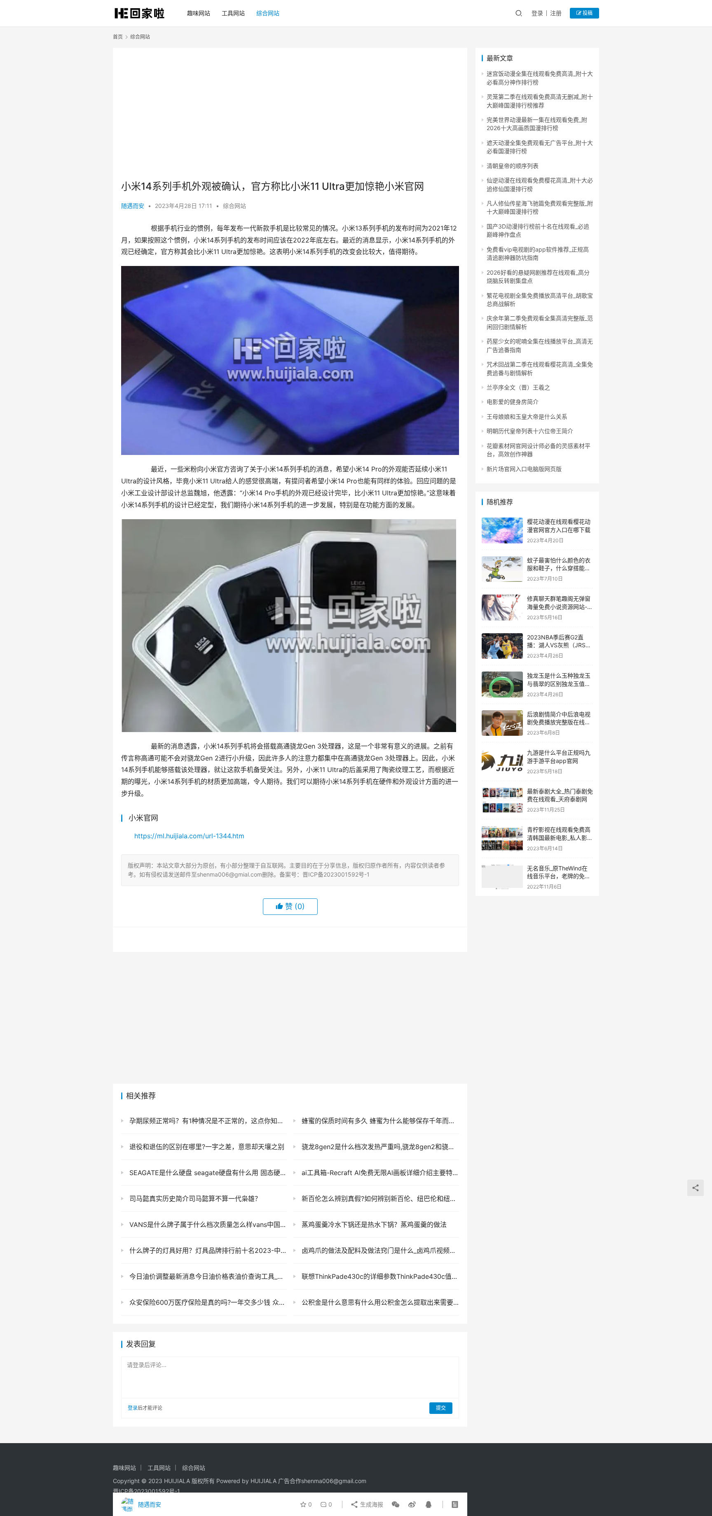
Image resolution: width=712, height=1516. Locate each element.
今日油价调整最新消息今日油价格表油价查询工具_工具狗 (207, 1276)
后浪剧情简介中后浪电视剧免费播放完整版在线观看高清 (558, 722)
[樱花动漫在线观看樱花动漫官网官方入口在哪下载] (502, 530)
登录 (537, 12)
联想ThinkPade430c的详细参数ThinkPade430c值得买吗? (379, 1276)
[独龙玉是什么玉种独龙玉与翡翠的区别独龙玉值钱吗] (502, 684)
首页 (118, 37)
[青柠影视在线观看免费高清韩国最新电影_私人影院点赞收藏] (502, 838)
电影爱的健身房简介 (513, 401)
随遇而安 (132, 205)
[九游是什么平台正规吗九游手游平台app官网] (502, 761)
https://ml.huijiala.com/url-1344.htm (189, 836)
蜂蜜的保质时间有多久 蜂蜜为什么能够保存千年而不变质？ (379, 1121)
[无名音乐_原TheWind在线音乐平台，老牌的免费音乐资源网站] (502, 877)
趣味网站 (198, 12)
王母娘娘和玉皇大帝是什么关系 (527, 416)
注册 (556, 12)
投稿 (587, 13)
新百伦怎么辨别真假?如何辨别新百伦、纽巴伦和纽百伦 (379, 1198)
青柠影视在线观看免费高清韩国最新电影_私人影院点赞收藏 (560, 837)
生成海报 (370, 1504)
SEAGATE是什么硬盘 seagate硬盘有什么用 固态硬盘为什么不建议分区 (207, 1172)
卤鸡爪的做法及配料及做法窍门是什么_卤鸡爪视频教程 (379, 1250)
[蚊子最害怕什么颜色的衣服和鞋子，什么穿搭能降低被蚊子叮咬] (502, 569)
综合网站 (267, 12)
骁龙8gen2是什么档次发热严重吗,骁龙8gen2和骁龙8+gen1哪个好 (379, 1147)
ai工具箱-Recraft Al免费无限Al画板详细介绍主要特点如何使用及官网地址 (379, 1172)
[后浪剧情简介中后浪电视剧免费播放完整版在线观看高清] (502, 723)
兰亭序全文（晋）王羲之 (518, 387)
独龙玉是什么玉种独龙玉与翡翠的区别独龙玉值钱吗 (558, 683)
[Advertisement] (290, 113)
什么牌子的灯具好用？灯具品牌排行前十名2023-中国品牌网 (207, 1250)
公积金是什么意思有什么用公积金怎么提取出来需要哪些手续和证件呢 (379, 1302)
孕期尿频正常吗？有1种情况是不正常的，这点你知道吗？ (207, 1121)
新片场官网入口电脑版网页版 (524, 468)
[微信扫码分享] (395, 1504)
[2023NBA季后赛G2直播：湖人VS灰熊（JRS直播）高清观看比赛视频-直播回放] (502, 646)
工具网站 (233, 12)
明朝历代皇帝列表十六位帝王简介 (530, 430)
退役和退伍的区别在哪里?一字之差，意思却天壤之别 (205, 1147)
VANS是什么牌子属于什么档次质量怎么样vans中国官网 (207, 1224)
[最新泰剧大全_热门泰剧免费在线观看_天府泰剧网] (502, 800)
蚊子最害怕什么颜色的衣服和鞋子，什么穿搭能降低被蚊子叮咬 (558, 568)
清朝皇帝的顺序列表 (513, 165)
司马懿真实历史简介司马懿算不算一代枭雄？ (194, 1198)
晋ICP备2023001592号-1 (146, 1491)
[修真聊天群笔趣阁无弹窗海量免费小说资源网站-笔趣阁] (502, 607)
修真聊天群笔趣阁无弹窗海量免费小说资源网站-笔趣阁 (560, 606)
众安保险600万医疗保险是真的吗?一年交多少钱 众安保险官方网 (207, 1302)
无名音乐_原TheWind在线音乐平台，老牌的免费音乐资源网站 (558, 876)
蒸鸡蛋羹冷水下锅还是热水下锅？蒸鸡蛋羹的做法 (373, 1224)
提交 (441, 1408)
